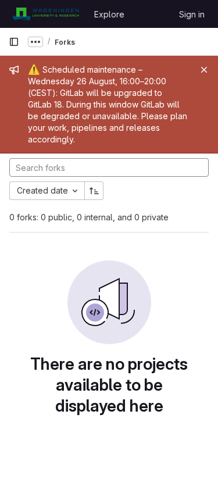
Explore (109, 14)
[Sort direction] (94, 190)
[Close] (204, 70)
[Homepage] (45, 14)
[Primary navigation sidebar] (14, 42)
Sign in (192, 14)
